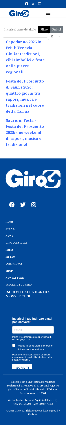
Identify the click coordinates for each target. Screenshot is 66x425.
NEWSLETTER (15, 277)
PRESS (10, 250)
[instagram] (33, 200)
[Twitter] (33, 4)
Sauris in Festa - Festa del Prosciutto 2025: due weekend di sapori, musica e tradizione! (25, 132)
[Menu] (48, 13)
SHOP (9, 271)
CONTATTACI (14, 263)
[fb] (11, 200)
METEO (10, 257)
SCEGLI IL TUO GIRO (19, 284)
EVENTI (10, 228)
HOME (10, 221)
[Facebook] (26, 4)
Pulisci (56, 29)
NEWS (9, 236)
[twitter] (22, 200)
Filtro (44, 29)
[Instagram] (39, 4)
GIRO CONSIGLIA (16, 242)
